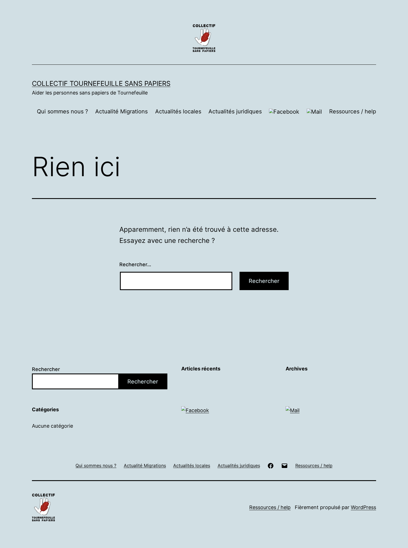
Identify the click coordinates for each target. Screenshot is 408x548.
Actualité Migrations (121, 111)
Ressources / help (352, 111)
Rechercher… (135, 264)
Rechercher (46, 369)
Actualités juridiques (235, 111)
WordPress (363, 507)
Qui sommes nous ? (62, 111)
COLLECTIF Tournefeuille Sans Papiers (101, 83)
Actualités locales (178, 111)
